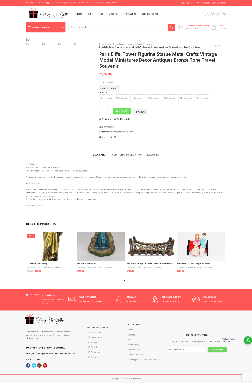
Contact (131, 335)
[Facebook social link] (207, 14)
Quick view (73, 243)
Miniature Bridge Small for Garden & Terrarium (149, 263)
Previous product (213, 45)
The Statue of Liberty (37, 263)
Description (100, 155)
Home (101, 44)
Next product (219, 45)
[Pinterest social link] (224, 14)
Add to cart (122, 111)
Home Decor (118, 44)
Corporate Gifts (94, 332)
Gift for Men (92, 357)
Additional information (127, 155)
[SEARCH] (171, 27)
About (130, 330)
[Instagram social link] (218, 14)
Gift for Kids (92, 347)
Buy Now (140, 112)
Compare (106, 119)
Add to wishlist (124, 119)
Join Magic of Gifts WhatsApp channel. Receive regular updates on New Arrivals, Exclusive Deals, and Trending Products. (72, 2)
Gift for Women (94, 352)
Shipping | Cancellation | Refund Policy (144, 360)
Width (103, 93)
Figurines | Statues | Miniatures (138, 44)
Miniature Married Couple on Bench (193, 263)
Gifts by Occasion (94, 337)
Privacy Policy (133, 350)
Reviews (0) (152, 155)
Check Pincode (109, 88)
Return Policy (133, 345)
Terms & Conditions (135, 355)
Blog (129, 340)
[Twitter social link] (212, 14)
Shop (109, 44)
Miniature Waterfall (86, 263)
